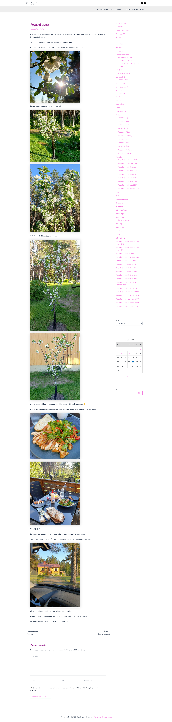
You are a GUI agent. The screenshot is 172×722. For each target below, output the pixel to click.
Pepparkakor (123, 80)
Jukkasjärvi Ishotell (123, 73)
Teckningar (120, 214)
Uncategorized (121, 231)
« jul (128, 377)
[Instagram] (145, 3)
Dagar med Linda (122, 30)
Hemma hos (120, 47)
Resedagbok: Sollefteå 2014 (126, 268)
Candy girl (31, 3)
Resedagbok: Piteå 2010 (125, 253)
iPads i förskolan (126, 60)
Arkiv (117, 320)
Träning (119, 224)
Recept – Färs (123, 125)
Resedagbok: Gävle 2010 (127, 163)
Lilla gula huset (122, 87)
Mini (117, 196)
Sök (117, 389)
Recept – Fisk (123, 128)
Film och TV (120, 34)
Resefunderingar (122, 199)
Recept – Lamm (124, 139)
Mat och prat (121, 90)
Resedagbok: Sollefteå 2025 (126, 279)
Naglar (118, 100)
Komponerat (121, 83)
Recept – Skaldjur (125, 150)
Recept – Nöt (123, 143)
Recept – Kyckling (125, 136)
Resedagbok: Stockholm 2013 (127, 292)
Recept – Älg (123, 118)
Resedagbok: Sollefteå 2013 (126, 264)
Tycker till (120, 227)
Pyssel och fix (121, 111)
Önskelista (120, 104)
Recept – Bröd (123, 121)
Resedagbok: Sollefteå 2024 (127, 275)
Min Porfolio (116, 9)
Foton (118, 37)
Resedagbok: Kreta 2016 (127, 181)
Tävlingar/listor (122, 210)
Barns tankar (121, 23)
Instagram (122, 44)
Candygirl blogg (102, 9)
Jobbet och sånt (122, 55)
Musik (118, 97)
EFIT (120, 40)
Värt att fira (120, 238)
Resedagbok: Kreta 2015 (127, 178)
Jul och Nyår (121, 77)
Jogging (119, 70)
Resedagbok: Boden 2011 (127, 160)
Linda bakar (122, 93)
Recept (119, 115)
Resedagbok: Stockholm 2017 (127, 299)
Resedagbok (120, 157)
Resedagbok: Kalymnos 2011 (129, 167)
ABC (117, 192)
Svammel (119, 206)
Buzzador (119, 27)
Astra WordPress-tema (103, 717)
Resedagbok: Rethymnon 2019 (127, 257)
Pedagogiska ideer (125, 57)
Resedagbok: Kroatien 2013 (128, 189)
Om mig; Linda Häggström (134, 9)
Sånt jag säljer (123, 220)
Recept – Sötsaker (125, 153)
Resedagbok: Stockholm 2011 (127, 288)
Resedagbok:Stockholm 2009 (127, 303)
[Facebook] (142, 3)
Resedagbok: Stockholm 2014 (127, 295)
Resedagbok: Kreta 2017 (127, 185)
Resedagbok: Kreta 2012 (127, 174)
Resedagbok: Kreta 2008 (127, 171)
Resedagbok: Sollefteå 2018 (126, 271)
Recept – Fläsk (124, 132)
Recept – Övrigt (124, 146)
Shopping (119, 203)
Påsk (118, 108)
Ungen (118, 234)
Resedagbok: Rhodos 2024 (126, 261)
